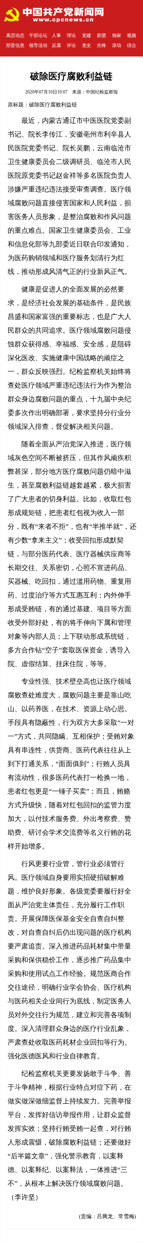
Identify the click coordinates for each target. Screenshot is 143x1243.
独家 (116, 35)
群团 (101, 35)
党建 (86, 35)
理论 (71, 35)
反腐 (56, 45)
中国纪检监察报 (102, 92)
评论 (71, 45)
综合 (131, 45)
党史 (86, 45)
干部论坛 (38, 35)
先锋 (101, 45)
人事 (56, 35)
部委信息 (15, 45)
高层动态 (15, 35)
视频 (131, 35)
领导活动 (38, 45)
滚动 (116, 45)
